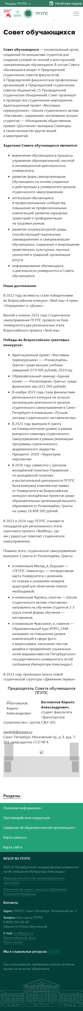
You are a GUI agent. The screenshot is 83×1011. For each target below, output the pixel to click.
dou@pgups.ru (23, 933)
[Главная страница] (28, 13)
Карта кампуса (14, 837)
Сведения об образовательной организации (38, 827)
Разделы (11, 795)
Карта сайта (12, 847)
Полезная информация (21, 807)
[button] (18, 3)
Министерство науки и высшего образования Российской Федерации (35, 891)
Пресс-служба (13, 942)
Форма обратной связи (19, 937)
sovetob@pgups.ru (17, 731)
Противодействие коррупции (26, 817)
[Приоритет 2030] (7, 13)
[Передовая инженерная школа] (17, 13)
